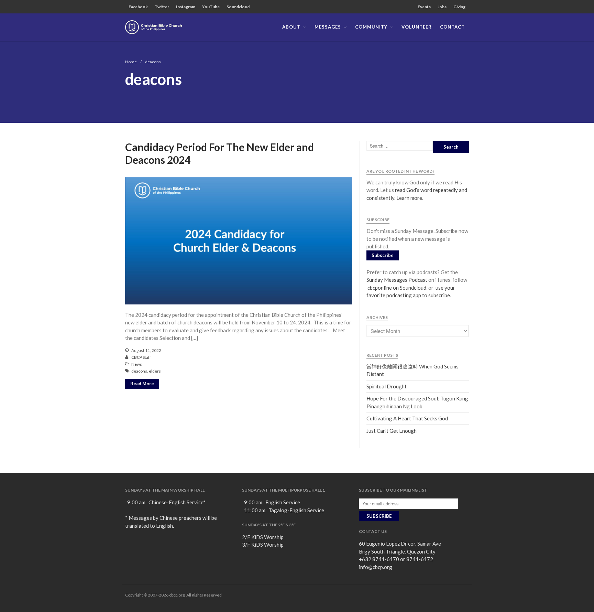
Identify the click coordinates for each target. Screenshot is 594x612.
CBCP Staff (141, 357)
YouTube (211, 6)
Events (424, 6)
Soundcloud (238, 6)
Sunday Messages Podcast (396, 280)
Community (371, 27)
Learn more (409, 198)
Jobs (442, 6)
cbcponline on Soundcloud (396, 287)
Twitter (162, 6)
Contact (452, 27)
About (291, 27)
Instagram (185, 6)
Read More (142, 383)
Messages (328, 27)
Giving (459, 6)
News (136, 364)
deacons (139, 371)
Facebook (138, 6)
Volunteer (417, 27)
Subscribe (383, 255)
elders (155, 371)
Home (131, 61)
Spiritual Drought (386, 386)
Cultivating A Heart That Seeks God (407, 418)
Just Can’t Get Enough (391, 431)
